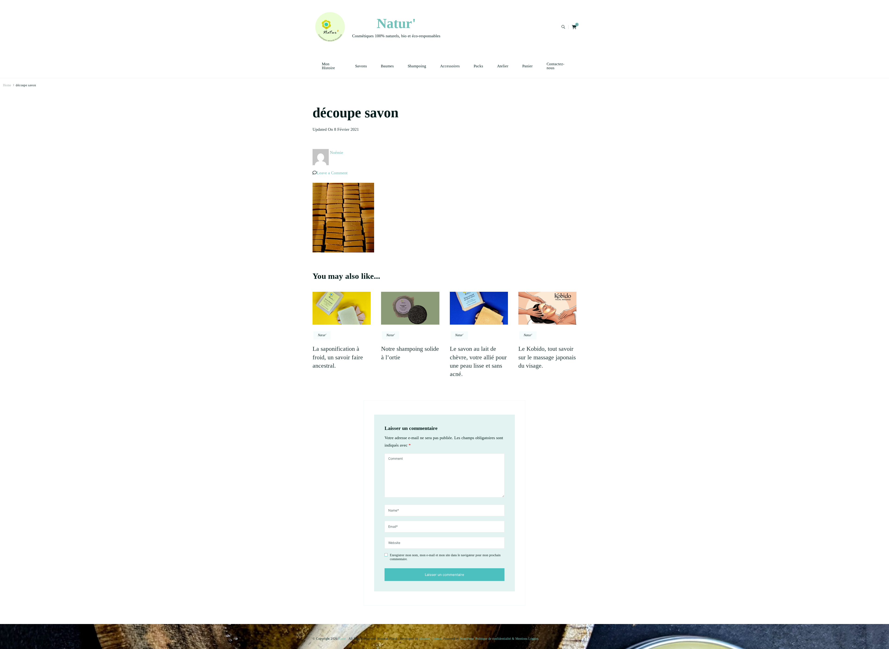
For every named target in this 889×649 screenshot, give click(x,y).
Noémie (336, 152)
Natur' (396, 23)
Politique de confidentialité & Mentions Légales (507, 638)
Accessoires (450, 66)
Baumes (387, 66)
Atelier (502, 66)
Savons (361, 66)
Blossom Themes (430, 638)
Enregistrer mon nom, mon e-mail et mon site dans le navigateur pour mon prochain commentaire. (445, 557)
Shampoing (417, 66)
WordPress (467, 638)
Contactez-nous (555, 66)
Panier (527, 66)
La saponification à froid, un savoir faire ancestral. (338, 357)
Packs (478, 66)
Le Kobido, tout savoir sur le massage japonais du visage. (547, 357)
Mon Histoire (328, 66)
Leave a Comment (332, 173)
